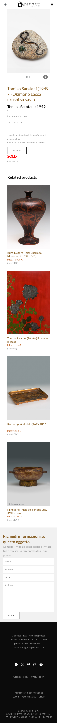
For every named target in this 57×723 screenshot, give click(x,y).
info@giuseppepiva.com (32, 647)
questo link (14, 139)
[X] (22, 664)
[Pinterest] (28, 664)
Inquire (17, 150)
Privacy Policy (37, 676)
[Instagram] (35, 664)
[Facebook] (16, 664)
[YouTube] (41, 664)
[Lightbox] (45, 77)
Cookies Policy (20, 676)
